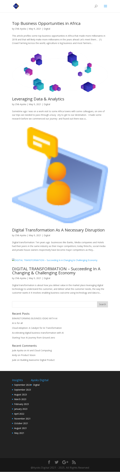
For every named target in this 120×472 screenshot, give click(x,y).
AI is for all (17, 323)
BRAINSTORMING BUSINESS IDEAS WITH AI (34, 318)
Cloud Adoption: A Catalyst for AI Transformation (37, 327)
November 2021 (22, 418)
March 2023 (20, 399)
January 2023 (20, 408)
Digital (47, 28)
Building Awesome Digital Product (37, 359)
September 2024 (22, 384)
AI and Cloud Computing (39, 350)
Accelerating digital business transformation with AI (38, 332)
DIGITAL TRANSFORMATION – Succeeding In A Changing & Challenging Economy (56, 271)
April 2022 (19, 413)
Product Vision (28, 355)
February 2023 (21, 404)
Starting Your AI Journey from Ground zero (33, 337)
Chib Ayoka (20, 28)
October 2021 (21, 423)
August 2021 (20, 428)
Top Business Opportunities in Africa (46, 23)
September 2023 (22, 389)
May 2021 (19, 432)
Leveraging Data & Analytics (38, 99)
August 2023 (20, 394)
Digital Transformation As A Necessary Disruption (58, 230)
